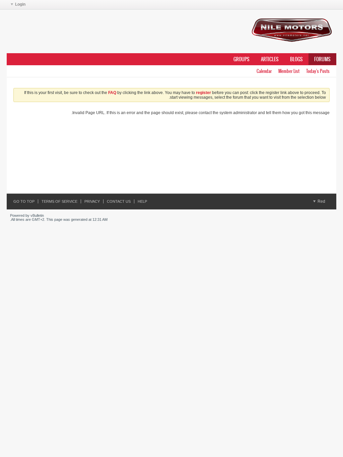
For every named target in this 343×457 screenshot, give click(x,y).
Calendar (264, 71)
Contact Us (119, 201)
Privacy (92, 201)
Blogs (296, 59)
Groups (241, 59)
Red (321, 201)
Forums (322, 59)
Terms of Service (59, 201)
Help (142, 201)
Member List (288, 71)
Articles (270, 59)
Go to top (24, 201)
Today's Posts (318, 71)
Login (20, 4)
